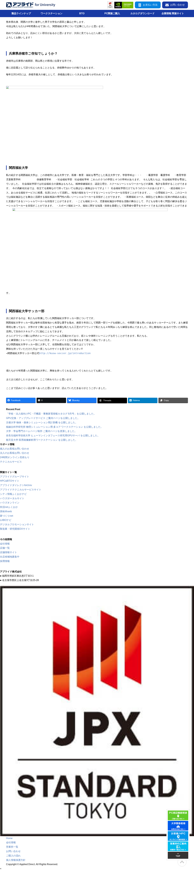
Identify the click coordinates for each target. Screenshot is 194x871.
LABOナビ (5, 520)
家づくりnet (6, 516)
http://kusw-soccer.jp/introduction (65, 353)
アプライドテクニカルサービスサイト (20, 489)
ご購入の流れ (13, 855)
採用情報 (5, 561)
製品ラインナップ (21, 13)
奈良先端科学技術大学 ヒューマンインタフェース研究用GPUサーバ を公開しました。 (53, 435)
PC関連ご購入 (112, 13)
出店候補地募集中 (9, 556)
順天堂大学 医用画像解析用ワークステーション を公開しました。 (42, 440)
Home (9, 838)
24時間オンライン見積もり (14, 457)
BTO (81, 13)
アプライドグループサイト (14, 476)
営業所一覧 (12, 847)
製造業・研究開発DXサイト (15, 529)
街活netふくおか (9, 507)
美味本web (6, 511)
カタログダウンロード (142, 13)
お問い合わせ (177, 4)
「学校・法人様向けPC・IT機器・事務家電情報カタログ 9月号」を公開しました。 (51, 413)
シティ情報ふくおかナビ (13, 494)
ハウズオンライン (9, 502)
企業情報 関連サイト (173, 13)
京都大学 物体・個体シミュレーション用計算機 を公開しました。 (42, 422)
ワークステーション (51, 13)
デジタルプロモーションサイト (17, 524)
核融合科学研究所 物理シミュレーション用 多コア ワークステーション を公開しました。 (54, 427)
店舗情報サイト (8, 552)
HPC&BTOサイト (9, 481)
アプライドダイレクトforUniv (16, 485)
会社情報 (5, 543)
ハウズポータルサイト (12, 498)
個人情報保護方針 (15, 860)
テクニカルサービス (11, 461)
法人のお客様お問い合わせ (14, 453)
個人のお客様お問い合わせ (14, 448)
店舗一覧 (5, 548)
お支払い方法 (150, 4)
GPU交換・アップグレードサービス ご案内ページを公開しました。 (43, 418)
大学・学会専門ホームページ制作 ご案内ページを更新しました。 (41, 431)
